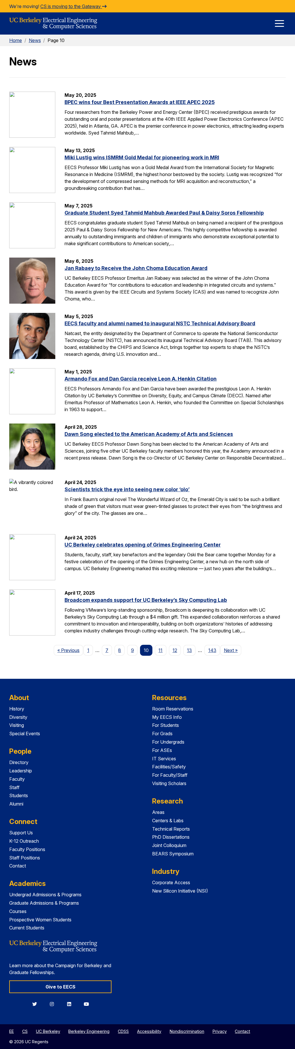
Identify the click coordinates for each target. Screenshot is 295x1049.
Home (15, 40)
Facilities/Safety (169, 767)
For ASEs (162, 750)
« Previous (70, 650)
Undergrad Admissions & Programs (45, 894)
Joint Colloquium (169, 845)
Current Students (26, 928)
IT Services (164, 758)
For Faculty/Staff (170, 775)
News (35, 40)
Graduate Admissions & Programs (44, 903)
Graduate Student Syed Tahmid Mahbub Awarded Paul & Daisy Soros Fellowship (164, 213)
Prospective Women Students (40, 920)
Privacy (220, 1031)
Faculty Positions (27, 849)
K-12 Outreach (24, 841)
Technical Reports (171, 829)
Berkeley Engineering (88, 1031)
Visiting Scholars (169, 783)
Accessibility (149, 1031)
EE (11, 1031)
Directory (19, 762)
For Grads (162, 733)
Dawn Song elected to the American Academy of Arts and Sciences (149, 434)
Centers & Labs (168, 820)
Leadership (20, 771)
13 (189, 650)
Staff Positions (24, 858)
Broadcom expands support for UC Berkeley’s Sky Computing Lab (146, 600)
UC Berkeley (48, 1031)
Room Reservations (172, 709)
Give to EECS (60, 987)
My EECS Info (167, 717)
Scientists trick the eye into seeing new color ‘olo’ (127, 489)
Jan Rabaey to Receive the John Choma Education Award (136, 268)
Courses (18, 911)
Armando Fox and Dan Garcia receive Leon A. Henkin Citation (141, 379)
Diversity (18, 717)
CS (25, 1031)
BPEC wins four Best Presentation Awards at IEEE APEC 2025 (140, 102)
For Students (165, 725)
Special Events (24, 733)
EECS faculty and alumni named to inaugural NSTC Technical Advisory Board (160, 323)
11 (160, 650)
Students (18, 795)
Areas (158, 812)
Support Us (21, 833)
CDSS (123, 1031)
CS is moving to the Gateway (71, 6)
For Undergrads (168, 742)
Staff (14, 787)
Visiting (16, 725)
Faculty (17, 779)
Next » (232, 650)
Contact (17, 866)
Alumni (16, 804)
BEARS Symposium (173, 854)
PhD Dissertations (171, 837)
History (16, 709)
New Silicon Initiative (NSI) (180, 891)
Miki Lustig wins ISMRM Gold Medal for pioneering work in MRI (142, 157)
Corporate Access (171, 882)
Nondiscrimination (187, 1031)
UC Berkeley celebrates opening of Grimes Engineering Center (143, 545)
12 (175, 650)
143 (212, 650)
